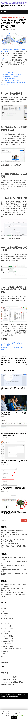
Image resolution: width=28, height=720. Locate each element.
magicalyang (6, 29)
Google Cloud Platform (7, 618)
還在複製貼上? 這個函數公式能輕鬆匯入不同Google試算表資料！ (13, 434)
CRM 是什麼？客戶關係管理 (8, 679)
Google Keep (4, 633)
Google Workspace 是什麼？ (9, 677)
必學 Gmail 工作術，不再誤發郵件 (10, 543)
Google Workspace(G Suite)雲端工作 (10, 17)
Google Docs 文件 (6, 626)
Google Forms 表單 (6, 631)
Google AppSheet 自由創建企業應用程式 (12, 682)
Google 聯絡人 (5, 653)
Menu (4, 11)
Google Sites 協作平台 (7, 641)
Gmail (2, 606)
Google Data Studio (6, 623)
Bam (16, 696)
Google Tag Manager (7, 646)
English (3, 666)
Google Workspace (6, 58)
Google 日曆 (4, 651)
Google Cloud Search (7, 621)
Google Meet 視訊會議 (7, 636)
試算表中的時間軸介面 (9, 78)
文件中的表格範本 (8, 72)
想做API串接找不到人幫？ (8, 684)
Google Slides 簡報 (6, 643)
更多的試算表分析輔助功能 (11, 80)
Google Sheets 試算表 (7, 638)
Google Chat (4, 616)
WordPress (10, 696)
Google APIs (4, 613)
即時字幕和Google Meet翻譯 (11, 76)
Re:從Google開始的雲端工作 (14, 3)
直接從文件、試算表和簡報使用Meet (13, 74)
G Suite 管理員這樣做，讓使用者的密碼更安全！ (12, 592)
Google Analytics (5, 611)
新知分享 (22, 17)
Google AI (3, 608)
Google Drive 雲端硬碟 (7, 628)
